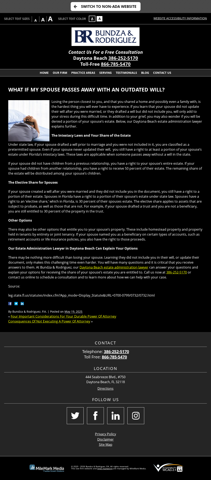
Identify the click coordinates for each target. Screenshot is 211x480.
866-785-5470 (116, 64)
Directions (105, 388)
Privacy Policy (105, 434)
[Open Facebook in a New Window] (95, 415)
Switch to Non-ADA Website (108, 6)
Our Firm (60, 73)
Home (44, 73)
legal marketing (105, 468)
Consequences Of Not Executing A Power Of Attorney (49, 321)
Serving (105, 73)
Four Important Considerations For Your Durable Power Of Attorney (63, 316)
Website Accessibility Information (180, 18)
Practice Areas (83, 73)
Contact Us (162, 73)
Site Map (105, 444)
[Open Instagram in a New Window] (135, 415)
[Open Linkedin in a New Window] (115, 415)
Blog (145, 73)
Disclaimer (105, 439)
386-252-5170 (123, 58)
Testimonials (126, 73)
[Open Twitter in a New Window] (75, 415)
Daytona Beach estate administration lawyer (114, 267)
